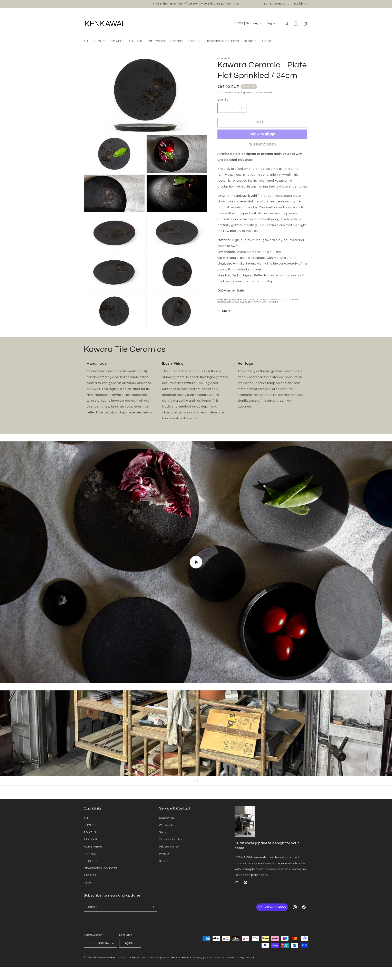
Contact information (225, 957)
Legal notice (247, 957)
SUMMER (90, 825)
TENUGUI (90, 839)
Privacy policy (159, 957)
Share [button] (226, 310)
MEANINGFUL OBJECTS (100, 868)
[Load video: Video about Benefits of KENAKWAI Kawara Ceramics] (196, 562)
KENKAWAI (99, 957)
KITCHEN (90, 861)
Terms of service (180, 957)
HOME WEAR (93, 846)
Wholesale (166, 825)
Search (164, 861)
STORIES (90, 875)
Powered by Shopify (117, 957)
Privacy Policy (169, 846)
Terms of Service (171, 839)
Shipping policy (201, 957)
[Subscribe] (152, 907)
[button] (286, 23)
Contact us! (167, 818)
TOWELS (90, 832)
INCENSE (90, 854)
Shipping (239, 92)
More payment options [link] (262, 144)
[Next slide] (204, 780)
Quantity (222, 99)
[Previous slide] (187, 780)
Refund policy (139, 957)
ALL (86, 818)
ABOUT (89, 882)
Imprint (164, 854)
